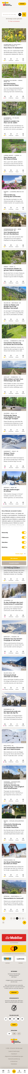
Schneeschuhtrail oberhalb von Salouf (11, 675)
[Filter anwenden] (24, 14)
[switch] (24, 537)
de (9, 1033)
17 (3, 922)
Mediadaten (14, 1064)
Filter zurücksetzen (15, 21)
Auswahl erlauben (14, 563)
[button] (14, 1071)
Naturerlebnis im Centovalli (13, 898)
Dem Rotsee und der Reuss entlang (10, 158)
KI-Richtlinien (14, 1061)
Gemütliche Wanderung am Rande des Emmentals (13, 343)
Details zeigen (19, 553)
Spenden (22, 3)
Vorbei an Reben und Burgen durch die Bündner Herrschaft (11, 306)
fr (14, 1033)
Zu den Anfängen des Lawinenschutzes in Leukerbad (13, 603)
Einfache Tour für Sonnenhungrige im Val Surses (13, 639)
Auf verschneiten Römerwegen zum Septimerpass (14, 748)
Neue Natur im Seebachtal (13, 48)
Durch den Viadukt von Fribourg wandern (12, 566)
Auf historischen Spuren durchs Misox (11, 84)
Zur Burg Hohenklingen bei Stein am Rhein (12, 862)
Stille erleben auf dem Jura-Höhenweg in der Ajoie (13, 379)
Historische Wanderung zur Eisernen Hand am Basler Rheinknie (12, 825)
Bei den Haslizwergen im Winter (11, 490)
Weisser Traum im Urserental (9, 454)
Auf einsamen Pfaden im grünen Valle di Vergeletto (13, 269)
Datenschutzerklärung (14, 1058)
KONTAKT (14, 992)
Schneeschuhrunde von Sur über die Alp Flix (12, 712)
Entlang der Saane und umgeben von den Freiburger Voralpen (12, 417)
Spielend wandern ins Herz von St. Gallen (11, 121)
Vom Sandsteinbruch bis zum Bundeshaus (11, 233)
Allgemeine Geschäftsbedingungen (14, 1056)
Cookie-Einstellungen (14, 1051)
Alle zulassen (14, 558)
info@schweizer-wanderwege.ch (14, 980)
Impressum (14, 1053)
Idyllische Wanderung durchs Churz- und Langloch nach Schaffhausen (14, 786)
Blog (14, 1024)
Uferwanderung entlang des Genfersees (12, 195)
